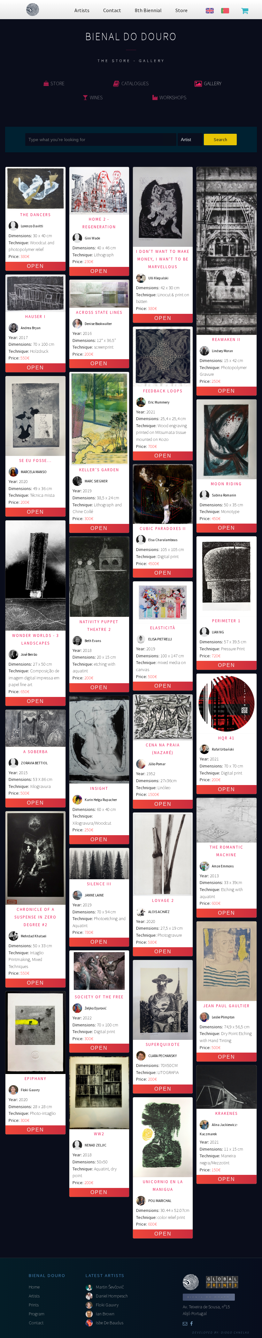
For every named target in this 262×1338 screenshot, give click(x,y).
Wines (96, 97)
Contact (36, 1323)
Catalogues (135, 83)
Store (57, 83)
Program (36, 1314)
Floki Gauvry (107, 1305)
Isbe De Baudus (109, 1323)
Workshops (172, 97)
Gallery (212, 83)
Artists (34, 1296)
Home (34, 1287)
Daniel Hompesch (112, 1296)
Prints (34, 1305)
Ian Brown (105, 1314)
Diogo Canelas (235, 1332)
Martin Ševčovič (110, 1287)
